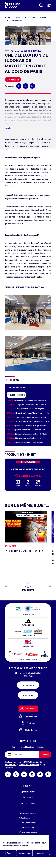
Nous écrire (28, 695)
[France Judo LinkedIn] (48, 774)
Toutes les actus (16, 395)
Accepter (40, 853)
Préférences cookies (28, 813)
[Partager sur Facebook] (18, 86)
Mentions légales (28, 827)
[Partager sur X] (25, 86)
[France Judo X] (16, 774)
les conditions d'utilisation (29, 764)
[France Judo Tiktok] (40, 774)
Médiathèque (31, 730)
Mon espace (31, 708)
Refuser (8, 853)
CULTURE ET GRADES (28, 803)
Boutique (31, 723)
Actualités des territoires (37, 17)
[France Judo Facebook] (8, 774)
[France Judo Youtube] (24, 774)
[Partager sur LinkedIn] (32, 86)
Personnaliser (24, 853)
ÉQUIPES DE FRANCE (28, 792)
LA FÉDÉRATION (28, 786)
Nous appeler (28, 685)
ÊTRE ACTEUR (28, 798)
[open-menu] (49, 5)
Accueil (7, 17)
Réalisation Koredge (29, 832)
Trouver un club (30, 716)
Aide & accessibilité (28, 823)
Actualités (19, 17)
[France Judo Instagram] (32, 774)
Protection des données (28, 818)
